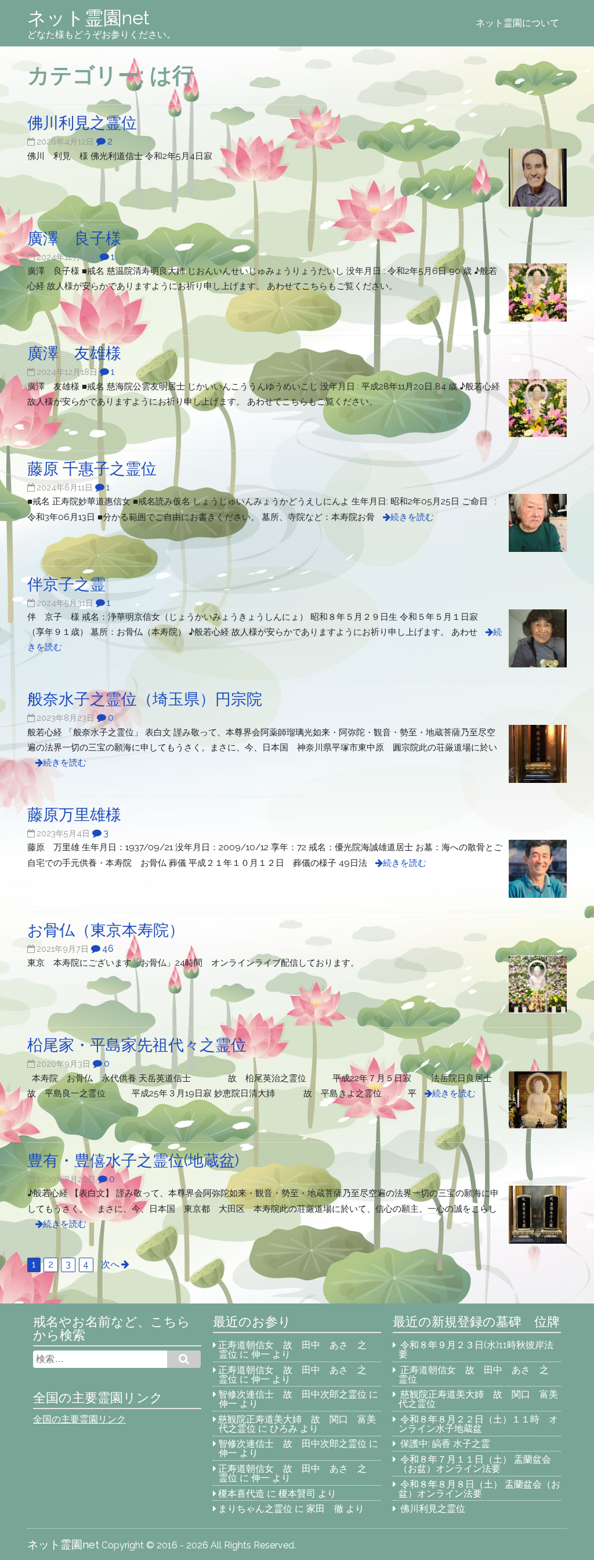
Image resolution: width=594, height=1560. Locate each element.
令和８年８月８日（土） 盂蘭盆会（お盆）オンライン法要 (480, 1489)
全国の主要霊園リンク (79, 1419)
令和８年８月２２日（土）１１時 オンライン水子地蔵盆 (479, 1424)
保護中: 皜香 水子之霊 (445, 1443)
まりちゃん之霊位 (255, 1508)
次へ (110, 1264)
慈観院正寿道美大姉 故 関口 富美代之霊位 (479, 1399)
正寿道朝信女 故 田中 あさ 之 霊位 (297, 1349)
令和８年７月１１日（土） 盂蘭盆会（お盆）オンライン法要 (475, 1464)
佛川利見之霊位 (432, 1508)
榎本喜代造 (241, 1493)
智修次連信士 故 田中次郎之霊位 (292, 1394)
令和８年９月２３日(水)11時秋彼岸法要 (476, 1349)
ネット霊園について (517, 22)
